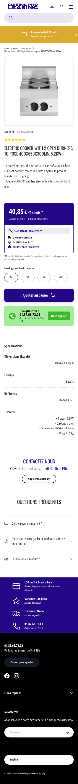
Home (6, 48)
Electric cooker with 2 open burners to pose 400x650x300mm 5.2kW (32, 51)
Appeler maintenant (39, 479)
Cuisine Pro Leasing (19, 773)
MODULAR (9, 132)
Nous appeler (59, 316)
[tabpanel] (39, 395)
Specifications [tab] (13, 346)
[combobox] (39, 18)
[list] (39, 91)
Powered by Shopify (36, 773)
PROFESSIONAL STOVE (22, 48)
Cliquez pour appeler (21, 662)
